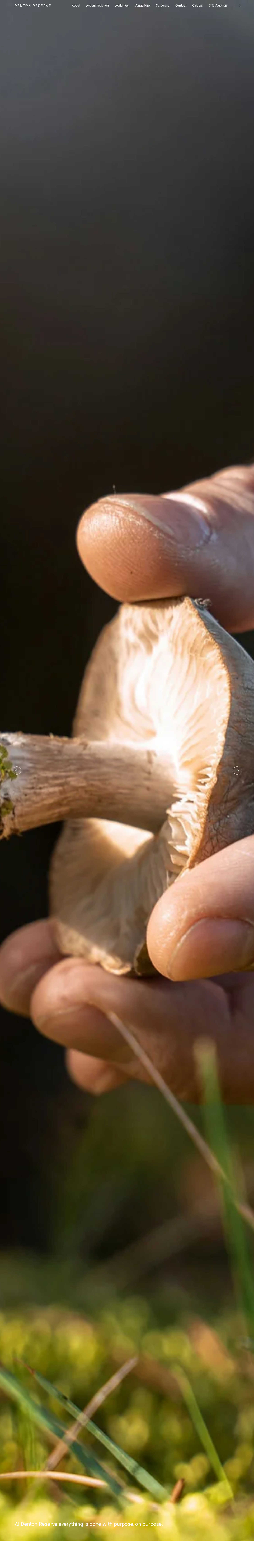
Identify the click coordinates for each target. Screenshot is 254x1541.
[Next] (237, 770)
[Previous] (17, 770)
